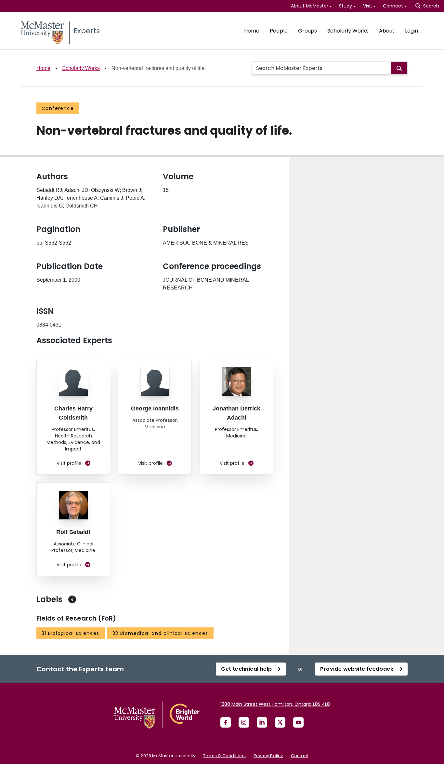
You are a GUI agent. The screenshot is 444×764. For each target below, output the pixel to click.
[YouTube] (298, 722)
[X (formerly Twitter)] (280, 722)
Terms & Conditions (224, 756)
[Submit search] (399, 68)
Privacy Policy (268, 756)
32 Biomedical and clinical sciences (160, 633)
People (279, 30)
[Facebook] (225, 722)
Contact (299, 756)
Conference (58, 108)
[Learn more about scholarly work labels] (72, 599)
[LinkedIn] (262, 722)
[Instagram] (244, 722)
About (387, 30)
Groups (307, 30)
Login (411, 30)
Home (251, 30)
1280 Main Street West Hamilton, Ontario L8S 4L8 (275, 704)
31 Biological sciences (70, 633)
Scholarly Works (348, 30)
